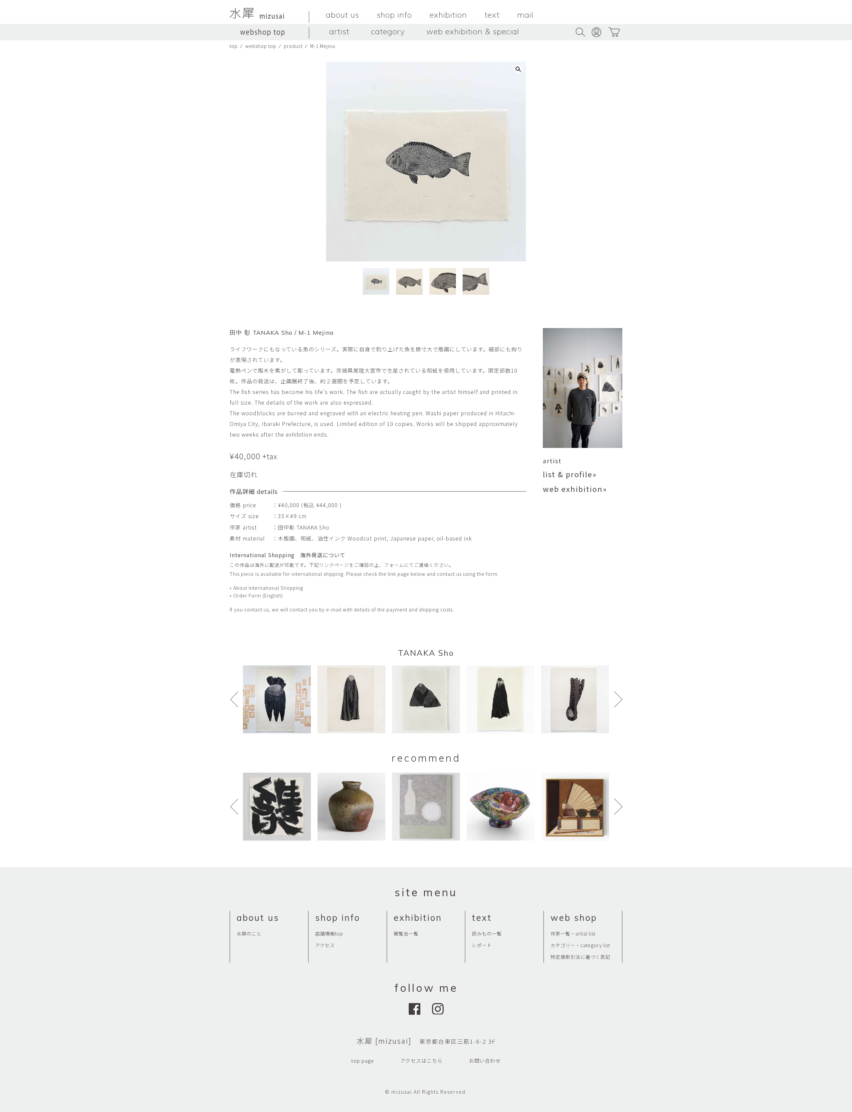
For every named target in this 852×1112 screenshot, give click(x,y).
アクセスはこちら (421, 1060)
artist (339, 31)
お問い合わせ (485, 1060)
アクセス (325, 945)
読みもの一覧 (487, 933)
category (388, 31)
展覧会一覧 (406, 933)
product (293, 46)
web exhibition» (575, 488)
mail (525, 15)
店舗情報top (329, 933)
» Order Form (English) (256, 595)
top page (362, 1060)
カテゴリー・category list (580, 945)
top (234, 46)
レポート (482, 945)
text (492, 15)
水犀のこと (249, 933)
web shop (573, 917)
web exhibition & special (472, 31)
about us (342, 15)
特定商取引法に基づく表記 (580, 956)
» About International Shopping (266, 587)
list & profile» (570, 474)
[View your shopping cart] (614, 32)
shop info (394, 15)
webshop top (260, 46)
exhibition (448, 15)
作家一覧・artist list (572, 933)
